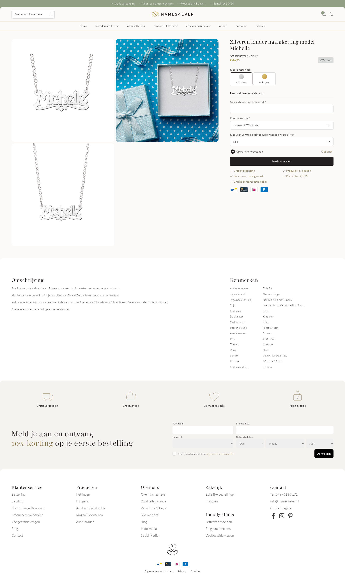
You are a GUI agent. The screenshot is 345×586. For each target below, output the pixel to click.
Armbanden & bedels (91, 508)
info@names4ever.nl (284, 501)
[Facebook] (273, 516)
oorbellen (241, 25)
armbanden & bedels (198, 25)
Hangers (82, 501)
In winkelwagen (281, 161)
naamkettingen (136, 25)
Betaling (17, 501)
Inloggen (212, 501)
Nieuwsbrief (149, 515)
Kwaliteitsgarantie (153, 501)
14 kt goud (264, 82)
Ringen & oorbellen (89, 515)
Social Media (149, 535)
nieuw (83, 25)
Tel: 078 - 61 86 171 (284, 494)
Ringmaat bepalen (218, 529)
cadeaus (260, 25)
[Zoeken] (50, 14)
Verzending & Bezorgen (28, 508)
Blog (15, 529)
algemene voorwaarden (220, 453)
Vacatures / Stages (154, 508)
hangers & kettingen (166, 25)
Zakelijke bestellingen (221, 494)
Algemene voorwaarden (159, 571)
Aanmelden (324, 453)
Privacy (182, 571)
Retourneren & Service (27, 515)
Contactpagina (280, 508)
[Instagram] (282, 516)
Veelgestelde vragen (26, 522)
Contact (17, 535)
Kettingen (83, 494)
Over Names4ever (154, 494)
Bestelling (19, 494)
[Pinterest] (290, 516)
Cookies (195, 571)
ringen (223, 25)
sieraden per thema (106, 25)
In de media (149, 529)
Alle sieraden (85, 522)
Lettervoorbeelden (219, 522)
